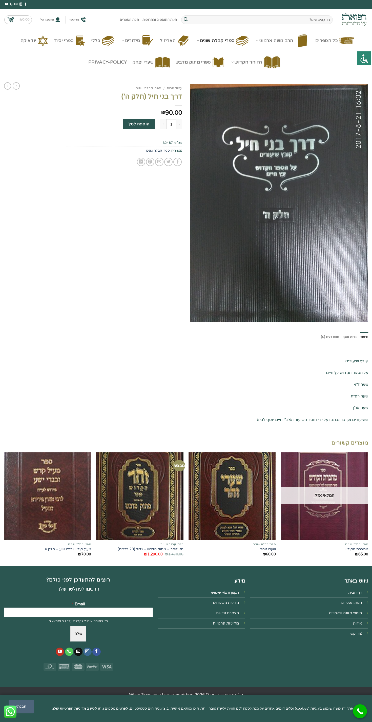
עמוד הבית (174, 88)
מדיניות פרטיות (226, 623)
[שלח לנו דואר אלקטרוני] (15, 4)
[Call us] (11, 4)
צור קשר (74, 19)
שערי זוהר (268, 549)
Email (78, 604)
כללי (95, 40)
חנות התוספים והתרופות (159, 20)
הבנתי (21, 706)
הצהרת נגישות (227, 613)
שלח (78, 633)
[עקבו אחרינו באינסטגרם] (20, 4)
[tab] (364, 337)
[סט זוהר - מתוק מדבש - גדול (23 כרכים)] (139, 496)
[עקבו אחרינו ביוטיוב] (6, 4)
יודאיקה (28, 40)
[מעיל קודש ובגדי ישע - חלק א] (47, 496)
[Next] (4, 509)
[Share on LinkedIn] (141, 162)
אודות (357, 623)
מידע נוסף (350, 337)
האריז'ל (168, 40)
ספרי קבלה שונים (217, 40)
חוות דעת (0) (330, 337)
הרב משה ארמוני (276, 40)
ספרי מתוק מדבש (193, 62)
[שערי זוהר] (232, 496)
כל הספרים (326, 40)
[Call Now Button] (360, 711)
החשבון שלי (47, 19)
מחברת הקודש (356, 549)
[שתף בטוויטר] (168, 162)
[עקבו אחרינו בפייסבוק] (25, 4)
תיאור (364, 337)
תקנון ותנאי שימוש (225, 592)
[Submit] (185, 19)
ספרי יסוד (64, 40)
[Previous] (368, 509)
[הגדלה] (361, 315)
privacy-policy (107, 62)
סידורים (132, 40)
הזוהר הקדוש (248, 62)
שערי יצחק (143, 62)
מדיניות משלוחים (226, 602)
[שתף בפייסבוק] (177, 162)
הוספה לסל (139, 124)
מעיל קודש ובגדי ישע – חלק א (68, 549)
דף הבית (355, 592)
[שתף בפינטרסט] (150, 162)
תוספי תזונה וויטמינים (345, 613)
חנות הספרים (129, 20)
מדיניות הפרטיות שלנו (68, 708)
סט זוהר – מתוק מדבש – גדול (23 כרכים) (150, 549)
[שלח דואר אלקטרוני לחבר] (159, 162)
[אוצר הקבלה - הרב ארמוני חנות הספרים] (354, 19)
